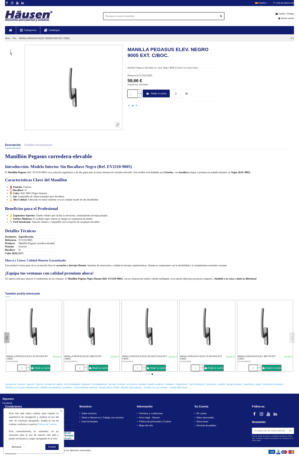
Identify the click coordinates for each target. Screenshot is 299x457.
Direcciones (202, 421)
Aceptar (52, 446)
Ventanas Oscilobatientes (94, 384)
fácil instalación (197, 384)
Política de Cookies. (47, 424)
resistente (211, 384)
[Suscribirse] (290, 431)
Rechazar (16, 447)
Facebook (7, 403)
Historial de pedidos (206, 425)
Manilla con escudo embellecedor (22, 387)
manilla (221, 384)
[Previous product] (292, 38)
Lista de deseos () (284, 3)
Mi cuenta (201, 413)
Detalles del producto (38, 144)
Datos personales (205, 417)
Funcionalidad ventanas (86, 387)
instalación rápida (53, 384)
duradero (169, 384)
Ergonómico (182, 384)
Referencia (133, 75)
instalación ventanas (273, 384)
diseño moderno (156, 384)
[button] (28, 30)
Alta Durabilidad (72, 384)
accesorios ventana (136, 384)
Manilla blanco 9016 (109, 387)
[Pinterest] (136, 105)
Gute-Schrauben (89, 421)
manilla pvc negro (252, 384)
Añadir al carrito (158, 93)
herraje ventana (234, 384)
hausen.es (11, 384)
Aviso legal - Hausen (149, 417)
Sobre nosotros (89, 413)
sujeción (30, 384)
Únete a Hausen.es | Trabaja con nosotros (102, 417)
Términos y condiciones (151, 413)
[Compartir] (128, 105)
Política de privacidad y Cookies (155, 421)
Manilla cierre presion (131, 387)
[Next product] (293, 38)
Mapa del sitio (146, 425)
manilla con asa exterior (156, 387)
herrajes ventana (116, 384)
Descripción (13, 144)
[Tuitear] (133, 105)
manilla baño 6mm (178, 387)
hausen (21, 384)
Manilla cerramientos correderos (56, 387)
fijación (39, 384)
